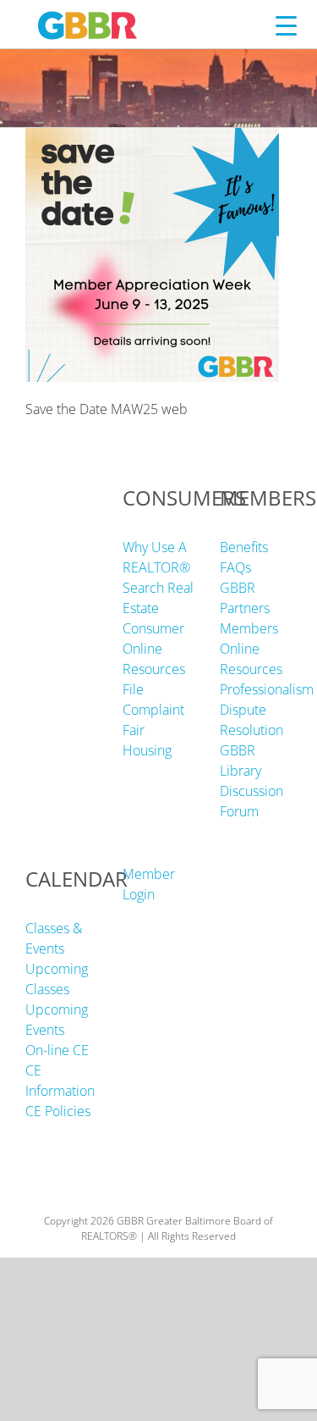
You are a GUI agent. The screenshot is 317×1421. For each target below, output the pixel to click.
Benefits (244, 547)
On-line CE (57, 1050)
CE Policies (57, 1111)
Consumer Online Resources (154, 648)
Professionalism (267, 689)
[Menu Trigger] (286, 25)
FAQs (235, 567)
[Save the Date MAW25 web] (152, 138)
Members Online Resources (251, 648)
